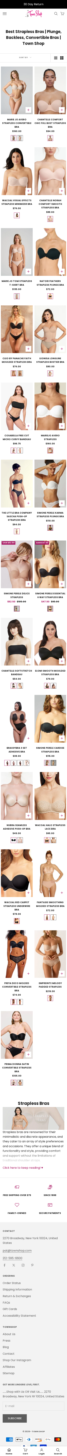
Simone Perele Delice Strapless (17, 595)
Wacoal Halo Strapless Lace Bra (50, 827)
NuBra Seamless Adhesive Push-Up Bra (16, 827)
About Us (9, 1334)
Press (6, 1341)
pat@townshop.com (17, 1251)
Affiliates (9, 1367)
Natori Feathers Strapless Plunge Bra (50, 283)
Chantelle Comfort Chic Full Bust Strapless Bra (50, 123)
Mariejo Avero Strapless (50, 437)
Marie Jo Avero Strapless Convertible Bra (16, 123)
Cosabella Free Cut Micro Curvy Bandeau (17, 437)
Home (9, 1453)
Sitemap (8, 1373)
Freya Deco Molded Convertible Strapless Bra (16, 987)
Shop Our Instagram (17, 1360)
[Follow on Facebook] (4, 1265)
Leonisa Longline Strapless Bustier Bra (50, 360)
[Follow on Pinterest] (32, 1265)
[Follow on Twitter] (14, 1265)
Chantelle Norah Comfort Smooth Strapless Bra (50, 204)
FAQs (6, 1303)
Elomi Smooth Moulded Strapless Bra (50, 672)
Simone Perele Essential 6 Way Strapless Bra (50, 595)
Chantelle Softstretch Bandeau (16, 672)
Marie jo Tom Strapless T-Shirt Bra (17, 283)
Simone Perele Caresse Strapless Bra (50, 749)
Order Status (12, 1283)
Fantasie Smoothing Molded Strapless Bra (50, 904)
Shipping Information (17, 1289)
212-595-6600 (12, 1258)
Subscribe (15, 1418)
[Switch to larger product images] (55, 58)
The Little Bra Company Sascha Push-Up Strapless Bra (17, 516)
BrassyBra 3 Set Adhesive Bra (17, 749)
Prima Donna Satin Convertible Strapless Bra (16, 1068)
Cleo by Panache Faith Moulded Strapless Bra (17, 360)
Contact (8, 1354)
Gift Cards (10, 1309)
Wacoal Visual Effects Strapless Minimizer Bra (16, 202)
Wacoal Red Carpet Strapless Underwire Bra (16, 906)
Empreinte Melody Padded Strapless (50, 985)
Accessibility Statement (19, 1316)
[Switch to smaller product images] (61, 58)
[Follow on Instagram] (23, 1265)
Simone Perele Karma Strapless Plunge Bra (50, 514)
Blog (6, 1347)
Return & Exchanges (17, 1296)
